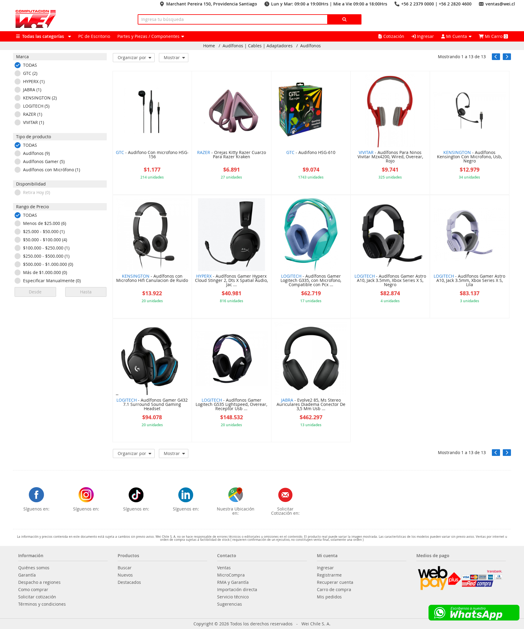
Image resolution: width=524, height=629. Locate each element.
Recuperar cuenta (335, 582)
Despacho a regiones (39, 582)
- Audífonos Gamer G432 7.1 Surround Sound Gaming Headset (152, 404)
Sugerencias (229, 604)
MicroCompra (231, 575)
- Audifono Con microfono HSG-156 (152, 154)
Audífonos (310, 46)
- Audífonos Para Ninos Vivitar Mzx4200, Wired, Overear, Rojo (390, 157)
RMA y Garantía (233, 582)
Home (209, 46)
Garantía (27, 575)
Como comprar (33, 589)
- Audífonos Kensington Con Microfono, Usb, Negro (469, 157)
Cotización (393, 36)
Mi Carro (495, 36)
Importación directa (237, 589)
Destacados (129, 582)
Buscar (125, 568)
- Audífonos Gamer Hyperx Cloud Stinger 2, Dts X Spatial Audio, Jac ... (231, 280)
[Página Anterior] (496, 56)
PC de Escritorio (94, 36)
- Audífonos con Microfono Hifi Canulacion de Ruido (152, 278)
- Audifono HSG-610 (310, 152)
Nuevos (125, 575)
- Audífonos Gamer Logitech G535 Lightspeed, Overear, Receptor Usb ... (231, 404)
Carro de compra (334, 589)
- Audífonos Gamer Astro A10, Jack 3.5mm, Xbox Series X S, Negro (390, 280)
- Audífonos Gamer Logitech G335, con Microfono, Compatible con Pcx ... (310, 280)
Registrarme (329, 575)
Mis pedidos (329, 597)
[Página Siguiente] (507, 56)
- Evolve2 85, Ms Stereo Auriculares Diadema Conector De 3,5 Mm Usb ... (311, 404)
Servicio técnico (233, 597)
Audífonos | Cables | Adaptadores (258, 46)
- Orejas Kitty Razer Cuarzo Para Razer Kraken (231, 154)
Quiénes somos (33, 568)
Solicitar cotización (37, 597)
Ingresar (425, 36)
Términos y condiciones (42, 604)
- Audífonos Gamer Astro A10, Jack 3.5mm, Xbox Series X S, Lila (469, 280)
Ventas (224, 568)
